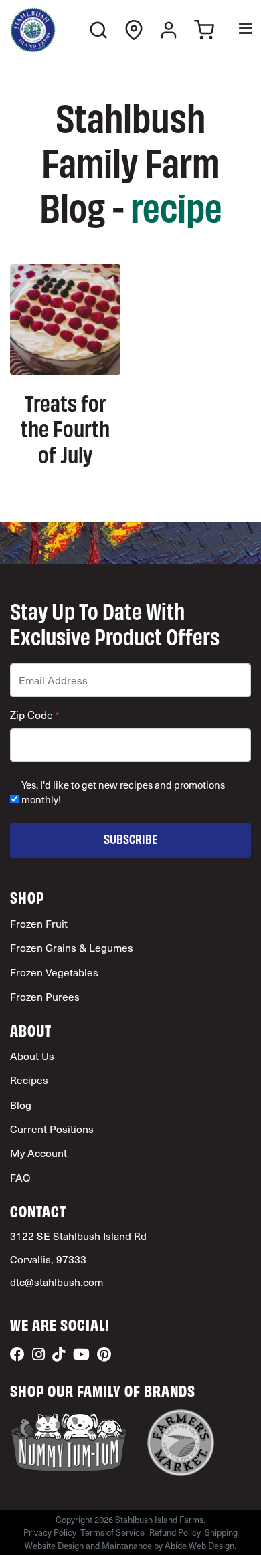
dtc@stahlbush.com (56, 1281)
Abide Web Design (199, 1545)
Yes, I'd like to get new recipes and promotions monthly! (123, 792)
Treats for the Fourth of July (65, 428)
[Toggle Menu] (236, 30)
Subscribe (131, 838)
